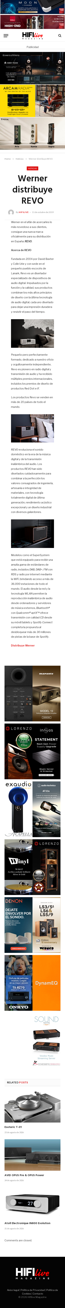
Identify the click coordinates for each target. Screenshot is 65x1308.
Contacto (38, 1293)
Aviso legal (13, 1290)
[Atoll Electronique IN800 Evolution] (32, 1203)
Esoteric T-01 (13, 1127)
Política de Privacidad (33, 1290)
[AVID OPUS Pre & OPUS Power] (32, 1155)
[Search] (59, 36)
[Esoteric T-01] (32, 1107)
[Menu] (6, 36)
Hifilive (24, 212)
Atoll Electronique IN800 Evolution (27, 1223)
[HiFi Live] (32, 36)
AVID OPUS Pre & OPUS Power (24, 1175)
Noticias (32, 168)
